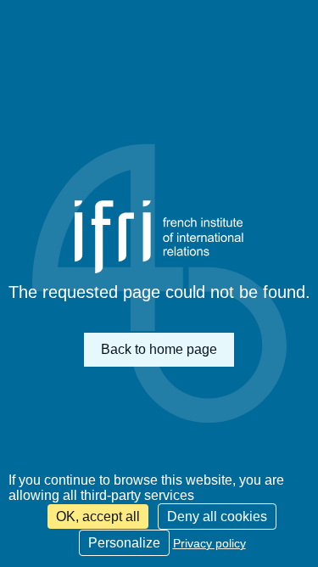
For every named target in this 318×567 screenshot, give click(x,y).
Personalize (124, 543)
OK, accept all (98, 516)
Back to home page (159, 349)
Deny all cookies (217, 516)
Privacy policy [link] (209, 543)
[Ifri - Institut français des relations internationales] (159, 237)
